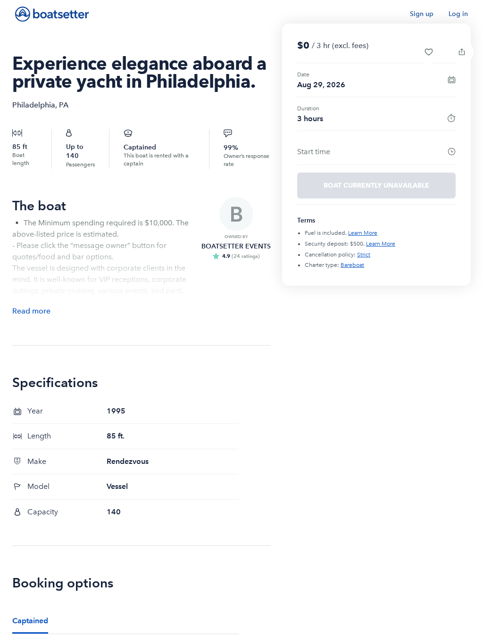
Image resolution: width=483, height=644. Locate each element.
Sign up (421, 14)
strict (363, 254)
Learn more (362, 233)
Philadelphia (33, 104)
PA (63, 104)
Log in (458, 14)
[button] (429, 52)
